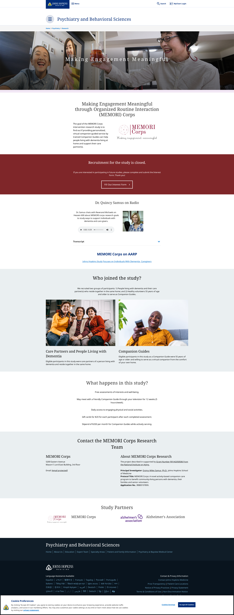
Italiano (49, 583)
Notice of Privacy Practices (157, 587)
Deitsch (92, 591)
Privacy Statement (179, 587)
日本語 (49, 587)
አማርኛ (59, 580)
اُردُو (69, 591)
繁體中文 (68, 580)
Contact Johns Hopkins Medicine (173, 580)
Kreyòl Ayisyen (70, 587)
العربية (82, 587)
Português (111, 580)
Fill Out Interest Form (115, 184)
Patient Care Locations (177, 583)
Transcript (78, 241)
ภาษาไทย (59, 591)
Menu (75, 4)
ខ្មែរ (100, 591)
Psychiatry (56, 28)
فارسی (77, 591)
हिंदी (84, 591)
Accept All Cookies (186, 605)
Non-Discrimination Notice (175, 591)
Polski (101, 587)
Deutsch (92, 587)
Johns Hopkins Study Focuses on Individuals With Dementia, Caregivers (117, 261)
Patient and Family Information (121, 551)
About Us (58, 551)
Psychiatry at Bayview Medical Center (156, 551)
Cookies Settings (168, 605)
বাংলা (115, 583)
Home (48, 28)
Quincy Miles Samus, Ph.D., (155, 470)
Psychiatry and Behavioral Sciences (94, 19)
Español (49, 580)
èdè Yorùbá (106, 583)
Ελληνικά (111, 587)
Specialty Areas (98, 551)
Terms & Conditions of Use (148, 591)
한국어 (57, 587)
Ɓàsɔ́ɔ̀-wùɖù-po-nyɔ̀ (76, 583)
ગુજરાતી (49, 591)
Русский (99, 579)
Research (65, 28)
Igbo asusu (93, 583)
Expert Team (82, 551)
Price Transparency (156, 583)
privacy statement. (31, 610)
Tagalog (89, 580)
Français (79, 580)
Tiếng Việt (60, 583)
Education (69, 551)
